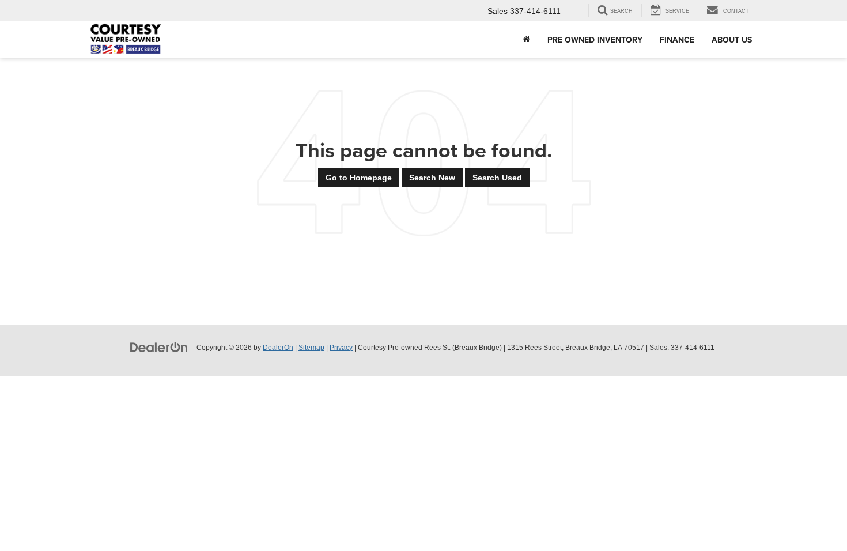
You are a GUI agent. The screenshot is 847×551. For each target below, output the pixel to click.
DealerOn (278, 348)
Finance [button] (677, 40)
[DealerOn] (159, 347)
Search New (432, 177)
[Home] (526, 39)
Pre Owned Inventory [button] (594, 40)
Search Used (497, 177)
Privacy (341, 348)
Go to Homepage (359, 177)
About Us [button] (732, 40)
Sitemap (311, 348)
